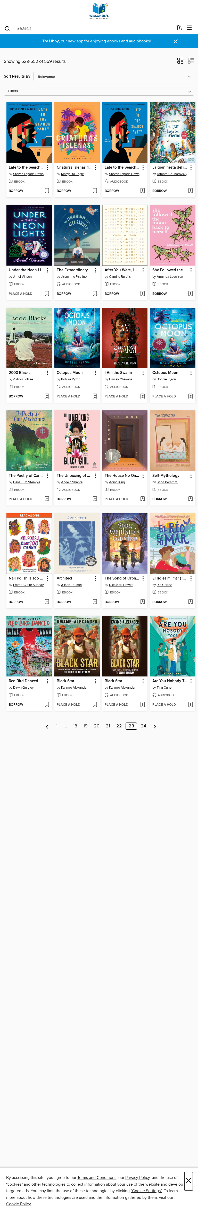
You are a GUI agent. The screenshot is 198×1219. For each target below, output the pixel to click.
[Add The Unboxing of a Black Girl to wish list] (95, 499)
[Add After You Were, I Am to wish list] (142, 294)
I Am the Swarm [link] (118, 373)
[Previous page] (47, 726)
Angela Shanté (71, 482)
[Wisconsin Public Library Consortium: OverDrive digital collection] (99, 11)
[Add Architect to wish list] (95, 602)
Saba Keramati (167, 482)
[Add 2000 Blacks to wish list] (47, 396)
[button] (180, 62)
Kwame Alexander (74, 688)
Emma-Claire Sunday (28, 585)
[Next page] (155, 726)
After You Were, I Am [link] (123, 270)
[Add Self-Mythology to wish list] (190, 499)
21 (108, 726)
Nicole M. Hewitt (121, 585)
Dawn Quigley (23, 688)
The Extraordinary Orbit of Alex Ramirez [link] (75, 270)
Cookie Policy (18, 1204)
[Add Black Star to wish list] (95, 705)
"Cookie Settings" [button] (146, 1190)
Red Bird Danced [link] (23, 681)
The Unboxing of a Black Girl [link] (75, 475)
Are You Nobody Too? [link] (170, 681)
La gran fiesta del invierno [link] (170, 167)
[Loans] (179, 29)
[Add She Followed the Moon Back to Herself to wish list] (190, 294)
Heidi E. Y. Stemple (26, 482)
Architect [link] (64, 578)
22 (119, 726)
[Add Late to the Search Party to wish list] (47, 191)
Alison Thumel (71, 585)
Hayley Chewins (120, 379)
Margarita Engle (72, 174)
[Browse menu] (189, 28)
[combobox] (88, 28)
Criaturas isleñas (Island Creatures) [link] (75, 167)
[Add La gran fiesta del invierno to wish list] (190, 191)
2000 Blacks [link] (19, 373)
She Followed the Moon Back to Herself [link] (170, 270)
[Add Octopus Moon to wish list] (95, 396)
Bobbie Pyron (70, 379)
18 (75, 726)
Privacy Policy (137, 1177)
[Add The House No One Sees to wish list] (142, 499)
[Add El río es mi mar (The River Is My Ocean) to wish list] (190, 602)
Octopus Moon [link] (70, 373)
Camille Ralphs (120, 277)
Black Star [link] (65, 681)
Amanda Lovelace (170, 277)
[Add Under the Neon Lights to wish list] (47, 294)
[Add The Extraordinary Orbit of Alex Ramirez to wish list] (95, 294)
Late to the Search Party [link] (27, 167)
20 (97, 726)
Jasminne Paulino (74, 277)
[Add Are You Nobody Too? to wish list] (190, 705)
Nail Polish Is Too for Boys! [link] (27, 578)
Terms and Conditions (96, 1177)
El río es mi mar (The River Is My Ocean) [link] (170, 578)
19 (85, 726)
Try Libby (50, 41)
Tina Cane (164, 688)
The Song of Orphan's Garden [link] (123, 578)
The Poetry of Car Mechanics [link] (27, 475)
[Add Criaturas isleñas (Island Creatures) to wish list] (95, 191)
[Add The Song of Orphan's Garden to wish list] (142, 602)
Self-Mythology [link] (165, 475)
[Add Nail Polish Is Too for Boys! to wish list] (47, 602)
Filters (13, 91)
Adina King (117, 482)
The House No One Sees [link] (123, 475)
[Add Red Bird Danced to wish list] (47, 705)
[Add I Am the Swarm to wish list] (142, 396)
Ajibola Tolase (23, 379)
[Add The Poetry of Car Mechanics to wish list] (47, 499)
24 (143, 726)
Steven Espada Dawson (29, 174)
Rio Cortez (164, 585)
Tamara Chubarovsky (172, 174)
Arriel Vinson (22, 277)
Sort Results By (17, 76)
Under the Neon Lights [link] (27, 270)
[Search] (7, 28)
